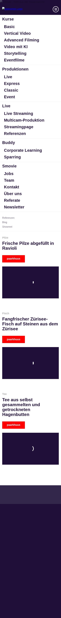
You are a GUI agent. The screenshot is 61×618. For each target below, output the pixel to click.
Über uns (13, 194)
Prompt (7, 544)
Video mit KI (16, 47)
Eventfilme (14, 60)
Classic (11, 90)
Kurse (8, 19)
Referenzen (15, 133)
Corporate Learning (23, 150)
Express (12, 83)
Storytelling (15, 53)
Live (8, 77)
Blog (4, 222)
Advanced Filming (21, 40)
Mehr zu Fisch (30, 327)
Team (9, 180)
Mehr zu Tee (30, 410)
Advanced (9, 539)
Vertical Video (17, 33)
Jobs (8, 173)
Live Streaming (18, 113)
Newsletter (14, 207)
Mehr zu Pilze (30, 249)
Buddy (8, 142)
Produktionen (15, 69)
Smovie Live (11, 569)
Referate (12, 200)
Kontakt (11, 187)
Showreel (7, 226)
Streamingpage (18, 127)
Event (9, 97)
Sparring (12, 157)
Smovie (9, 166)
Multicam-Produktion (24, 120)
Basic (9, 26)
